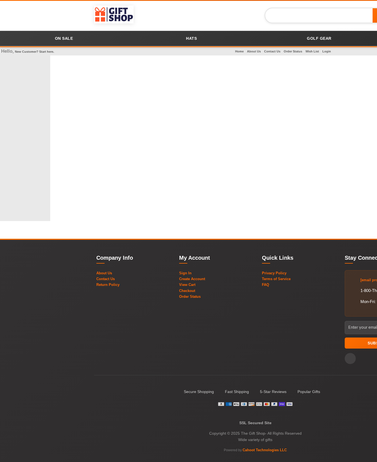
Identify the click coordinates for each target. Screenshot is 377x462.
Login (326, 51)
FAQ (265, 285)
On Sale (64, 38)
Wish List (312, 51)
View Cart (187, 285)
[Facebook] (350, 358)
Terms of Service (276, 279)
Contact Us (272, 51)
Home (239, 51)
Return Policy (108, 285)
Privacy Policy (274, 273)
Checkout (187, 291)
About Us (254, 51)
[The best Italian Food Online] (114, 15)
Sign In (185, 273)
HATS (191, 38)
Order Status (293, 51)
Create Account (192, 279)
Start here (46, 51)
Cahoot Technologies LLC (265, 450)
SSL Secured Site (255, 423)
